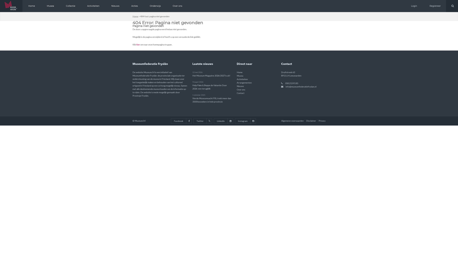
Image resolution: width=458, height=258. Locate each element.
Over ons (177, 6)
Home (31, 6)
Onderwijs (155, 6)
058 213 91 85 (291, 83)
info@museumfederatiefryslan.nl (301, 86)
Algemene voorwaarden (292, 120)
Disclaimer (311, 120)
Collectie (70, 6)
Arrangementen (244, 82)
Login (414, 6)
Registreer (435, 6)
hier (138, 44)
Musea (50, 6)
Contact (240, 93)
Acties (134, 6)
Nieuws (115, 6)
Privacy (322, 120)
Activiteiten (93, 6)
